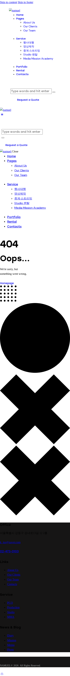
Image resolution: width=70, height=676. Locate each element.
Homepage (7, 283)
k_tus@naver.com (10, 542)
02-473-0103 (9, 551)
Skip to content (8, 2)
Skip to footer (25, 2)
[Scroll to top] (2, 673)
